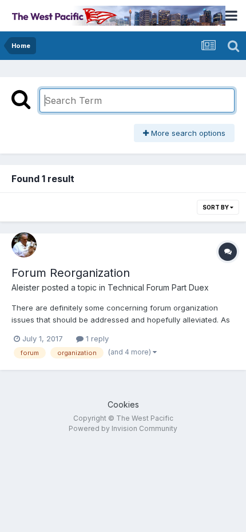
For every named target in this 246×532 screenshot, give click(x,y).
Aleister (25, 287)
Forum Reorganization (70, 273)
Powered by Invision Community (123, 428)
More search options (187, 133)
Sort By (216, 207)
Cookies (123, 404)
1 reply (96, 338)
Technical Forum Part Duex (158, 287)
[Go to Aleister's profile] (24, 244)
